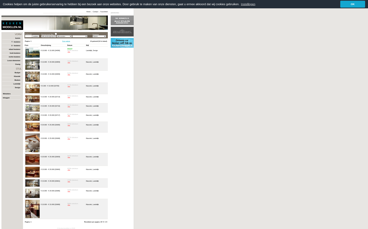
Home (88, 12)
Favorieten (104, 12)
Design (17, 87)
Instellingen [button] (248, 4)
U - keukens (15, 45)
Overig (17, 64)
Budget (17, 72)
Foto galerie (66, 41)
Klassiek (17, 76)
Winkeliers (7, 94)
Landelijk (16, 84)
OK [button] (353, 4)
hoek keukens (15, 53)
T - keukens (16, 42)
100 (106, 222)
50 (104, 222)
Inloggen (6, 98)
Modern (17, 80)
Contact (95, 12)
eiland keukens (14, 49)
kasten (17, 38)
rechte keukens (14, 57)
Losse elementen (13, 60)
